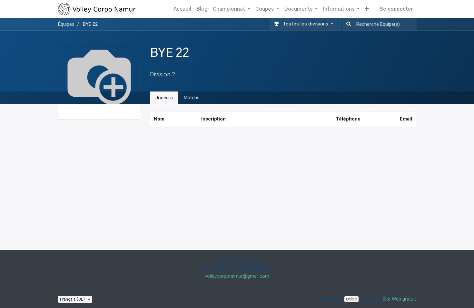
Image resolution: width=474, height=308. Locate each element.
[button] (366, 9)
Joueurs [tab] (164, 98)
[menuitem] (182, 9)
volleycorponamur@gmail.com (237, 276)
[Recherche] (347, 24)
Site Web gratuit (399, 299)
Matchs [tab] (192, 98)
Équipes (66, 24)
